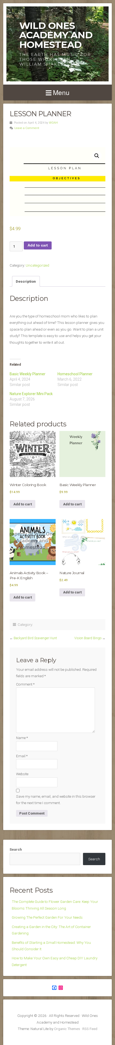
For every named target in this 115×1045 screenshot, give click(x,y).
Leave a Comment (26, 128)
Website (22, 774)
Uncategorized (37, 265)
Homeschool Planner (75, 374)
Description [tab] (26, 281)
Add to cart (38, 245)
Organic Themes (67, 1029)
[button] (97, 156)
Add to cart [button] (22, 504)
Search (16, 849)
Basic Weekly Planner (27, 374)
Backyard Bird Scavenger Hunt (35, 638)
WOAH (53, 122)
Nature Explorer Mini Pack (31, 394)
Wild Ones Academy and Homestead (56, 35)
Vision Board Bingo (87, 638)
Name (22, 738)
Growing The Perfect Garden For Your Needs (47, 917)
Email (22, 756)
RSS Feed (89, 1029)
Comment (25, 684)
